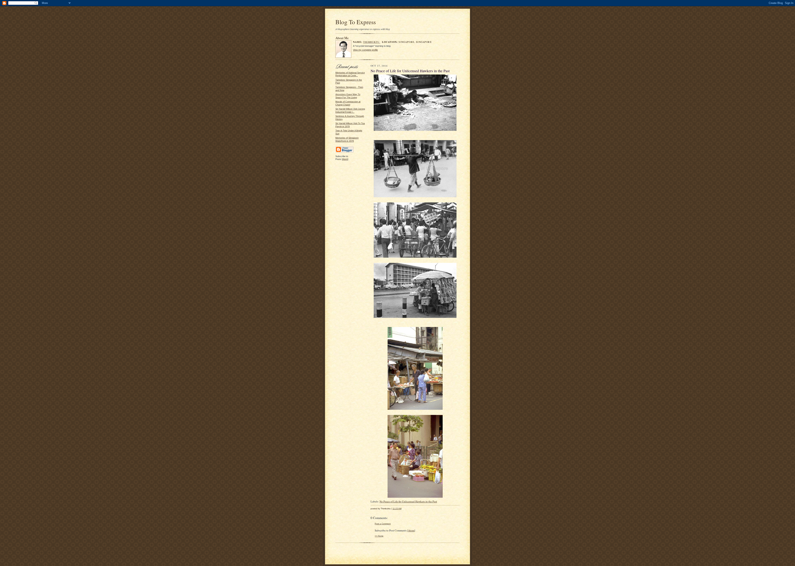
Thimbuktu (371, 41)
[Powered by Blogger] (344, 152)
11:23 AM (397, 508)
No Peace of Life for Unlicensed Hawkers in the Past (408, 501)
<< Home (379, 536)
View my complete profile (365, 50)
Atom (345, 159)
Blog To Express (355, 22)
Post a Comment (383, 524)
